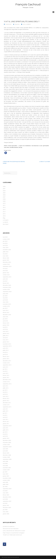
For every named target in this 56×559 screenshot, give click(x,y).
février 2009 (6, 453)
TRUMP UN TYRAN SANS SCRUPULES (12, 535)
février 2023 (6, 258)
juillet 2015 (5, 335)
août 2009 (5, 448)
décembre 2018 (7, 314)
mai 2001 (5, 503)
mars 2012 (5, 396)
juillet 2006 (5, 484)
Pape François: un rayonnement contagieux (13, 532)
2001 (4, 188)
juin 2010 (5, 432)
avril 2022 (5, 270)
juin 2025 (5, 241)
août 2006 (5, 482)
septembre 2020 (7, 291)
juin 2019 (5, 308)
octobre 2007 (6, 469)
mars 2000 (5, 511)
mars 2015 (5, 339)
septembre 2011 (7, 407)
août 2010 (5, 428)
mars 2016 (5, 331)
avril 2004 (5, 499)
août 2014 (5, 348)
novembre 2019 (7, 304)
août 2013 (5, 367)
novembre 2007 (7, 467)
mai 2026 (5, 237)
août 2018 (5, 316)
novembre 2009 (7, 442)
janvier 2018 (6, 325)
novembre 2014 (7, 344)
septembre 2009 (7, 446)
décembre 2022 (7, 262)
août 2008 (5, 461)
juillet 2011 (5, 411)
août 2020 (5, 293)
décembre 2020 (7, 285)
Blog (4, 218)
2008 (4, 199)
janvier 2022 (6, 272)
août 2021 (5, 279)
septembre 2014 (7, 346)
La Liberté (28, 24)
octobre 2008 (6, 457)
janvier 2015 (6, 342)
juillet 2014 (5, 350)
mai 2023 (5, 253)
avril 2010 (5, 436)
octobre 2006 (6, 480)
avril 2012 (5, 394)
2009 (4, 201)
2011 (4, 205)
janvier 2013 (6, 377)
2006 (4, 195)
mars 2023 (5, 256)
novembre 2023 (7, 249)
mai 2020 (5, 298)
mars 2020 (5, 302)
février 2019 (6, 312)
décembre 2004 (7, 497)
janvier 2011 (6, 423)
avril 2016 (5, 329)
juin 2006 (5, 486)
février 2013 (6, 375)
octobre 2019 (6, 306)
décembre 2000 (7, 507)
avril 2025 (5, 245)
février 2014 (6, 356)
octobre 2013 (6, 363)
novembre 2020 (7, 287)
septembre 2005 (7, 488)
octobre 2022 (6, 264)
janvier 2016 (6, 333)
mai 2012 (5, 392)
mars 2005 (5, 492)
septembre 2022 (7, 266)
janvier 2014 (6, 358)
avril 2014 (5, 354)
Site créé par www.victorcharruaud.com (10, 557)
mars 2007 (5, 474)
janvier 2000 (6, 513)
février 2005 (6, 495)
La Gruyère (5, 220)
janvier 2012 (6, 400)
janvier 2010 (6, 438)
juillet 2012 (5, 388)
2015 (4, 213)
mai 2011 (5, 415)
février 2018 (6, 323)
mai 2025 (5, 243)
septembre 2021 (7, 277)
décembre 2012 (7, 379)
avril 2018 (5, 321)
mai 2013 (5, 371)
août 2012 (5, 386)
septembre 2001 (7, 501)
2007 (24, 24)
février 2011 (6, 421)
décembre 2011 (7, 402)
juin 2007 (5, 472)
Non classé (5, 224)
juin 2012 (5, 390)
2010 (4, 203)
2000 (4, 186)
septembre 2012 (7, 383)
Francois (17, 24)
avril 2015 (5, 337)
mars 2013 (5, 373)
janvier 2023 (6, 260)
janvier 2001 (6, 505)
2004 (4, 190)
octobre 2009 (6, 444)
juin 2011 (5, 413)
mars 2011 (5, 419)
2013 (4, 209)
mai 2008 (5, 463)
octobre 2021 (6, 274)
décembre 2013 (7, 360)
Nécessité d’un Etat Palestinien (10, 528)
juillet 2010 (5, 430)
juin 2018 (5, 318)
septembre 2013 (7, 365)
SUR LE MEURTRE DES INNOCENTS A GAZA (14, 530)
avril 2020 (5, 300)
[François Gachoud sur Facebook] (4, 544)
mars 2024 (5, 247)
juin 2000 (5, 509)
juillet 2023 (5, 251)
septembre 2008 (7, 459)
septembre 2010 (7, 425)
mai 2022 (5, 268)
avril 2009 (5, 451)
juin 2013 (5, 369)
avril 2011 (5, 417)
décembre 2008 (7, 455)
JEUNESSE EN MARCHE (8, 526)
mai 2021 (5, 281)
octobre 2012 (6, 381)
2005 (4, 192)
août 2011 (5, 409)
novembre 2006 (7, 478)
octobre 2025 (6, 239)
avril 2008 (5, 465)
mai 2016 (5, 327)
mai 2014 (5, 352)
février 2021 (6, 283)
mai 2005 (5, 490)
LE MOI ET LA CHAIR (44, 161)
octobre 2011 (6, 404)
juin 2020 (5, 295)
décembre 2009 (7, 440)
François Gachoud (28, 4)
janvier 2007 (6, 476)
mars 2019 (5, 310)
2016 (4, 216)
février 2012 (6, 398)
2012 (4, 207)
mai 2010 (5, 434)
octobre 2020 (6, 289)
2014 (4, 211)
